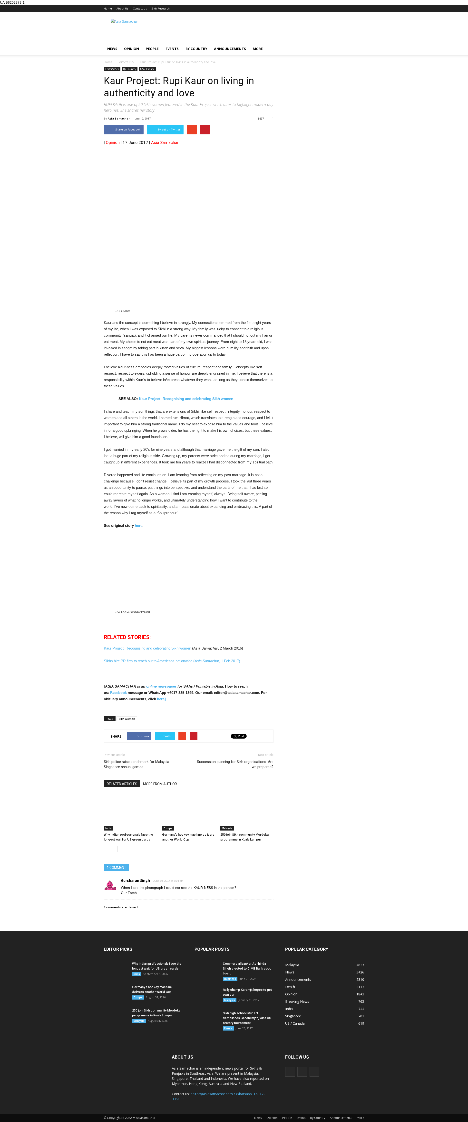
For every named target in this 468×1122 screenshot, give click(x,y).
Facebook (118, 693)
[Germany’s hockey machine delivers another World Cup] (188, 812)
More (258, 48)
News (112, 48)
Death (290, 986)
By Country (196, 48)
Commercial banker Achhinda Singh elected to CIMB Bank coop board (247, 968)
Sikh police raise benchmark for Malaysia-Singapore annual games (137, 764)
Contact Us (140, 8)
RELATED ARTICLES (122, 784)
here (138, 525)
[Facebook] (290, 1072)
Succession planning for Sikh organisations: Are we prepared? (235, 764)
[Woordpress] (302, 1072)
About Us (122, 8)
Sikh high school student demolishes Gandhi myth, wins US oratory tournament (247, 1018)
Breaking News (297, 1001)
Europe (168, 828)
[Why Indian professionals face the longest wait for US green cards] (130, 812)
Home (108, 8)
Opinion (131, 48)
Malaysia (227, 828)
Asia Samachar (119, 118)
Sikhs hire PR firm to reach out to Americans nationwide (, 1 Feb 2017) (172, 661)
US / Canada (147, 69)
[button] (358, 49)
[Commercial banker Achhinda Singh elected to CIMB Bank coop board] (207, 969)
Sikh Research (160, 8)
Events (172, 48)
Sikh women (127, 719)
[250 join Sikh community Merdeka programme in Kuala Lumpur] (246, 812)
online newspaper (160, 686)
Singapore (293, 1016)
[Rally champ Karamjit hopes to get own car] (207, 995)
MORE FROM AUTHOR (160, 784)
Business (230, 979)
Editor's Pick (112, 69)
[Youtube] (314, 1072)
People (152, 48)
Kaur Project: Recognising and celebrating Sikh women (186, 399)
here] (161, 699)
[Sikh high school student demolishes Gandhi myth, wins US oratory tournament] (207, 1019)
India (108, 828)
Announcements (230, 48)
